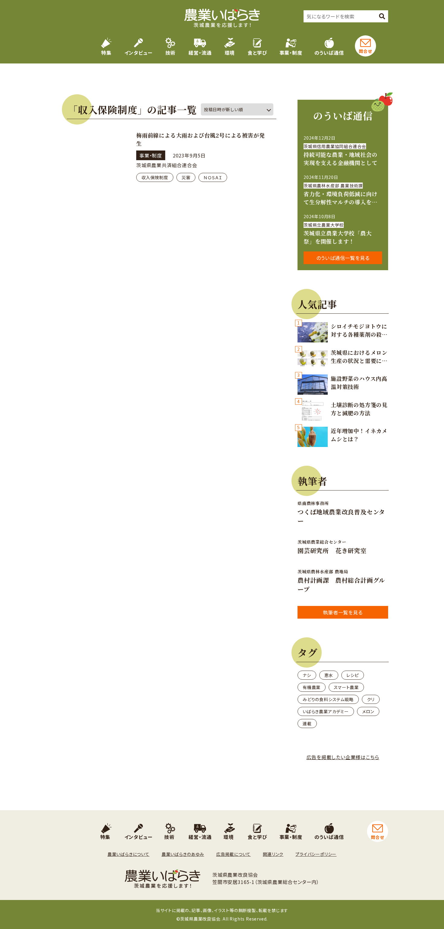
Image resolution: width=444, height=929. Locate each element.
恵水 (328, 675)
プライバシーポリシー (315, 854)
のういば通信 (329, 52)
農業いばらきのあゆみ (183, 854)
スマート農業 (346, 687)
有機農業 (311, 687)
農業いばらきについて (129, 854)
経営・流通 (199, 52)
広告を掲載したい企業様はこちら (343, 757)
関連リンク (273, 854)
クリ (371, 699)
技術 (171, 52)
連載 (307, 723)
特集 (106, 52)
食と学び (257, 52)
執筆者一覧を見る (342, 612)
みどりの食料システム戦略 (328, 699)
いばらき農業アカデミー (326, 711)
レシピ (352, 675)
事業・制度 (290, 52)
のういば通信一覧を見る (343, 257)
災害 (186, 177)
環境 (230, 52)
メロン (368, 711)
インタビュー (138, 52)
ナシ (307, 675)
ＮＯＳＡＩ (213, 177)
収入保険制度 (154, 177)
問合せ (365, 51)
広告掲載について (233, 854)
